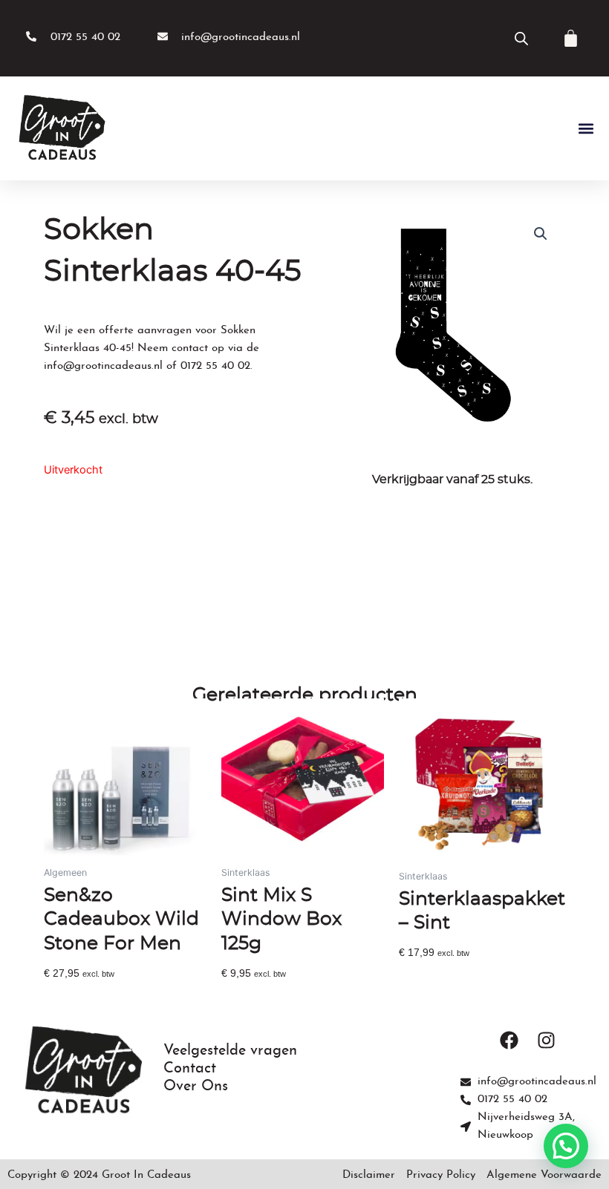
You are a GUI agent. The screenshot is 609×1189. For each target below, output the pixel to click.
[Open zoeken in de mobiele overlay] (521, 38)
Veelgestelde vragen (230, 1051)
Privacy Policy (440, 1175)
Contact (189, 1068)
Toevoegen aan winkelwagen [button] (113, 996)
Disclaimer (368, 1175)
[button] (585, 129)
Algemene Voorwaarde (544, 1175)
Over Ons (195, 1086)
